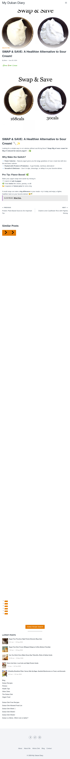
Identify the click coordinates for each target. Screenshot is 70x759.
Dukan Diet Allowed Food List (12, 705)
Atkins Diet (36, 748)
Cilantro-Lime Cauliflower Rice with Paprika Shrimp (53, 210)
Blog (3, 680)
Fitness (4, 686)
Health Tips (6, 48)
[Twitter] (35, 737)
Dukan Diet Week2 (8, 715)
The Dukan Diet (7, 694)
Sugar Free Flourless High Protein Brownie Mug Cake (25, 639)
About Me (27, 748)
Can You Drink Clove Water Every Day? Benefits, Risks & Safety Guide (30, 655)
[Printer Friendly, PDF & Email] (10, 65)
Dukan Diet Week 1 (8, 708)
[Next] (12, 233)
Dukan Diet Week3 (8, 712)
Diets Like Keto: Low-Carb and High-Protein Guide (22, 663)
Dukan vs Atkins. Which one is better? (15, 718)
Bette (5, 60)
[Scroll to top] (65, 756)
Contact (49, 748)
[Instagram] (39, 737)
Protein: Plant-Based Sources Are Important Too (17, 210)
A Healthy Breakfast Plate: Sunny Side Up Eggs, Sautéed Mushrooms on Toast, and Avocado (36, 671)
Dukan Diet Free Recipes (10, 702)
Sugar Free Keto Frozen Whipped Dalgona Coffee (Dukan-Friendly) (29, 647)
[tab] (6, 601)
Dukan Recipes (7, 683)
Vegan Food (6, 697)
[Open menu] (66, 2)
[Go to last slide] (5, 233)
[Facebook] (30, 737)
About (20, 748)
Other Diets (6, 691)
